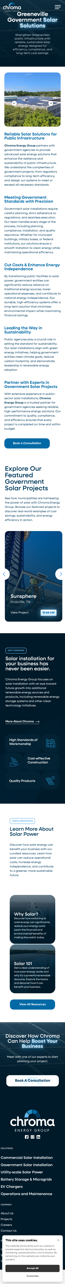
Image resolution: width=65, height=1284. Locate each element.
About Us (7, 1213)
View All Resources (32, 1004)
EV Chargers (12, 1187)
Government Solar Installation (27, 1165)
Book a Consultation (27, 443)
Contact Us (8, 1230)
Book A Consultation (32, 1081)
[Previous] (14, 103)
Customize (33, 1276)
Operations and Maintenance (26, 1194)
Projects (6, 1219)
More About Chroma (19, 721)
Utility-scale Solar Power (22, 1172)
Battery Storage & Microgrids (26, 1179)
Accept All (32, 1268)
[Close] (58, 1240)
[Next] (50, 103)
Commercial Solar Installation (27, 1158)
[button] (58, 7)
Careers (6, 1225)
